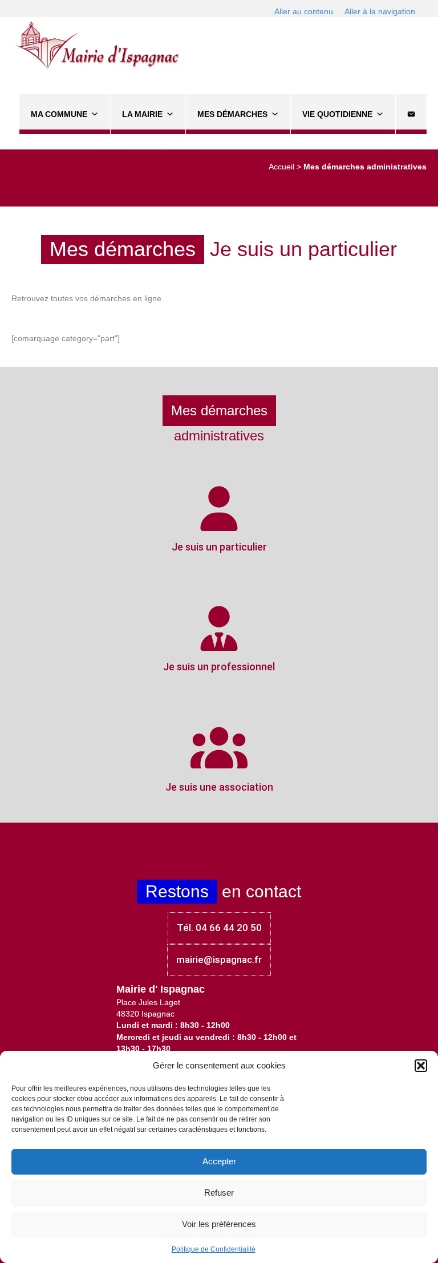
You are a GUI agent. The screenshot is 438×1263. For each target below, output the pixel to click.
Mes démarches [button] (232, 114)
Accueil (281, 166)
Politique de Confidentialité (214, 1249)
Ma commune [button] (59, 114)
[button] (421, 1065)
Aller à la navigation (379, 11)
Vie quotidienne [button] (337, 114)
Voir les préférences (219, 1224)
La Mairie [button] (142, 114)
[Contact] (411, 114)
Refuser (219, 1192)
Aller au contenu (303, 11)
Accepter (219, 1161)
